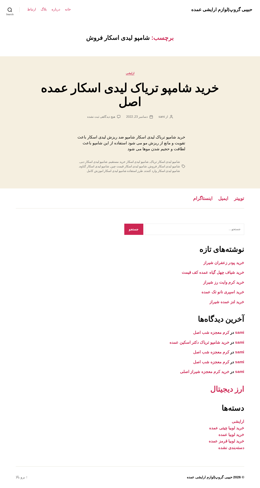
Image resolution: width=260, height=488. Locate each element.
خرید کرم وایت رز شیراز (223, 282)
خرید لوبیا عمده (231, 434)
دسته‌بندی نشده (231, 447)
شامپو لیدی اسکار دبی (93, 161)
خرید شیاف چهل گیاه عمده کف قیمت (213, 272)
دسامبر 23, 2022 (137, 116)
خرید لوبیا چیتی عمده (226, 428)
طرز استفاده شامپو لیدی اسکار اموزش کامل (115, 170)
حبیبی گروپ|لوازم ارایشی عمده (221, 9)
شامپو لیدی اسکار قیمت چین (129, 166)
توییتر (239, 198)
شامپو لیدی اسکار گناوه (94, 166)
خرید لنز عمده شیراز (227, 302)
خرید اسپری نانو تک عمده (223, 292)
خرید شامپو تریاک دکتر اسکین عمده (199, 342)
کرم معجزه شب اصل (211, 332)
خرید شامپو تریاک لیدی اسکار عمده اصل (130, 95)
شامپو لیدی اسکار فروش (164, 166)
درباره (56, 9)
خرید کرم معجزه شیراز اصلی (204, 371)
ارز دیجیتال (227, 389)
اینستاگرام (203, 198)
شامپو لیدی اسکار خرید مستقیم (128, 161)
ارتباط (31, 9)
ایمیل (223, 198)
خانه (68, 9)
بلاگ (44, 9)
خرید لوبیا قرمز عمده (226, 441)
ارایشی (130, 73)
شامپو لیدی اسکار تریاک (165, 161)
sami (162, 116)
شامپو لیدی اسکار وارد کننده (162, 170)
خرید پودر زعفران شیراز (223, 262)
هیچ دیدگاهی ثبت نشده (101, 116)
